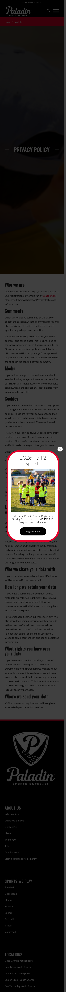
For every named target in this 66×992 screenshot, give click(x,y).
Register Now (33, 531)
